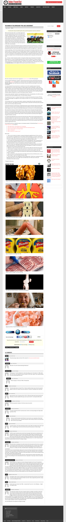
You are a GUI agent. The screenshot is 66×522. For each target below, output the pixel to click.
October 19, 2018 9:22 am (13, 431)
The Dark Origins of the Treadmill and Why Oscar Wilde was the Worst (55, 136)
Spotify (41, 123)
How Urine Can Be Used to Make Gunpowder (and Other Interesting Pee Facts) (21, 127)
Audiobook (54, 96)
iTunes (39, 123)
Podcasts (32, 7)
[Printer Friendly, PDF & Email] (39, 337)
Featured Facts (11, 347)
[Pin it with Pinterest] (25, 337)
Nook (59, 95)
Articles (26, 7)
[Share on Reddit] (23, 337)
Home (5, 7)
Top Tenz (7, 516)
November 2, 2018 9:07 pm (15, 442)
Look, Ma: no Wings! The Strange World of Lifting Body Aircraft (55, 127)
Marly (7, 355)
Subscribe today (50, 48)
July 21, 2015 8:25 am (14, 363)
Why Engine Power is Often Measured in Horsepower (17, 126)
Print (53, 95)
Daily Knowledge (24, 344)
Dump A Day (8, 512)
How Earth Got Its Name (55, 168)
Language (16, 347)
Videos (21, 7)
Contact (53, 7)
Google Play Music (8, 124)
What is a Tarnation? (11, 130)
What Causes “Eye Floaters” (56, 179)
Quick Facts (38, 7)
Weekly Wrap (32, 344)
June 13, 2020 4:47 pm (15, 378)
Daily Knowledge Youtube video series (53, 49)
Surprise (9, 7)
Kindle (56, 95)
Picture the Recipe (9, 514)
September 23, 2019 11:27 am (13, 474)
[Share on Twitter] (20, 337)
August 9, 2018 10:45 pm (12, 423)
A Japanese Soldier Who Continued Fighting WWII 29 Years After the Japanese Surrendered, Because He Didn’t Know (54, 175)
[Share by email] (30, 337)
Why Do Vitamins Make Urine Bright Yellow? (15, 128)
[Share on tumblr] (28, 337)
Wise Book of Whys (46, 7)
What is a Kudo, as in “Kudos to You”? (14, 131)
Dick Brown (8, 489)
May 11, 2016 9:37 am (12, 393)
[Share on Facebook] (18, 337)
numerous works (26, 78)
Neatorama (8, 513)
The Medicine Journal (9, 515)
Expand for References (10, 161)
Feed (12, 124)
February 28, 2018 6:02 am (15, 408)
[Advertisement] (33, 16)
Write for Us (16, 7)
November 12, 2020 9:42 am (15, 489)
